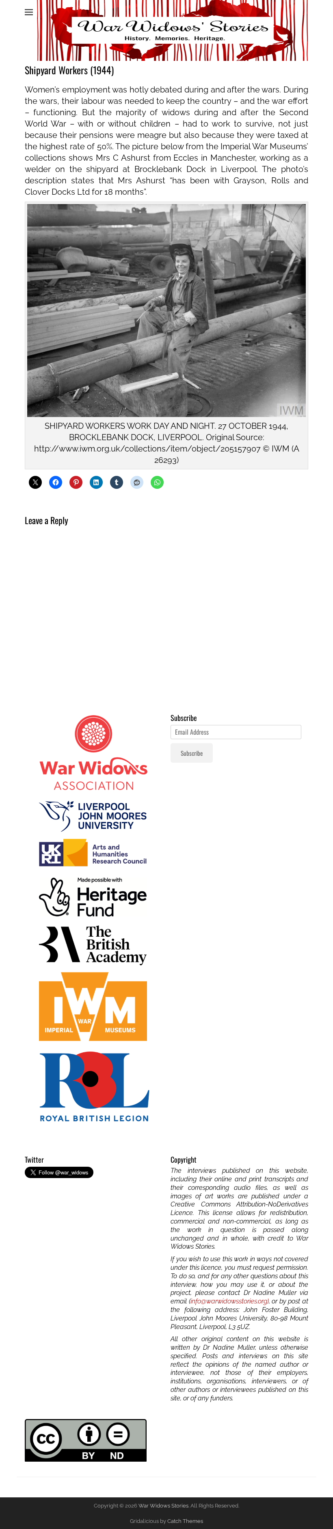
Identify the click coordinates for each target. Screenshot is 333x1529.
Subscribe (192, 752)
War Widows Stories (163, 1506)
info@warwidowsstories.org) (229, 1301)
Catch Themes (185, 1521)
